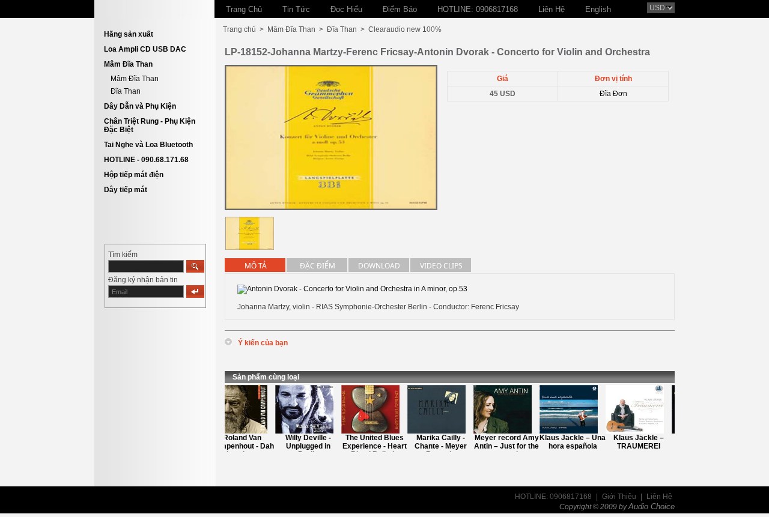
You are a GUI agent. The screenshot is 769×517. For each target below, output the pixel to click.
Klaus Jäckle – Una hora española (567, 442)
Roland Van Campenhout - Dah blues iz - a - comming (237, 450)
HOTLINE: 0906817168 (553, 496)
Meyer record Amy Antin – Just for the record (501, 446)
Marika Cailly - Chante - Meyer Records (435, 446)
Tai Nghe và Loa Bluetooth (148, 145)
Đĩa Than (126, 91)
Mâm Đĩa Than (128, 64)
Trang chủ (239, 29)
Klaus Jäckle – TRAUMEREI (633, 442)
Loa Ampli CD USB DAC (145, 49)
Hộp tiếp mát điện (133, 175)
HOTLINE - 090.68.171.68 (146, 160)
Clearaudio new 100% (405, 29)
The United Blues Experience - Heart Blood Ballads (369, 446)
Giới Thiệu (619, 496)
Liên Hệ (659, 496)
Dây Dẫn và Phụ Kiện (140, 106)
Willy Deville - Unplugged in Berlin (303, 446)
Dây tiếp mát (125, 190)
